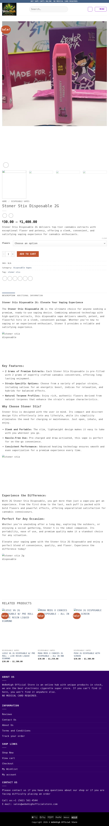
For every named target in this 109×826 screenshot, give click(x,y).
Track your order (13, 736)
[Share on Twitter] (15, 278)
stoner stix (14, 272)
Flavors (6, 243)
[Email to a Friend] (20, 278)
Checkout (7, 763)
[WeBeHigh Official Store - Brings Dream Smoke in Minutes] (14, 9)
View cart (8, 758)
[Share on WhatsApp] (4, 278)
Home (4, 201)
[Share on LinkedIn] (30, 278)
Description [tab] (8, 295)
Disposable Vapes (20, 201)
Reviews (7, 714)
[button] (90, 9)
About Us (7, 725)
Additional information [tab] (30, 295)
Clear (104, 238)
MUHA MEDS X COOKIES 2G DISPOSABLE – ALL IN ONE (51, 654)
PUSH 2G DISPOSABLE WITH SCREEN (87, 654)
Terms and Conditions (16, 730)
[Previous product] (11, 215)
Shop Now (7, 752)
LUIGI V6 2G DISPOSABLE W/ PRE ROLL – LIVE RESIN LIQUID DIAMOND (18, 656)
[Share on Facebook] (10, 278)
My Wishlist (10, 769)
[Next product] (4, 215)
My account (9, 774)
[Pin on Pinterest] (25, 278)
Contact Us (9, 719)
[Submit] (65, 9)
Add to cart (28, 254)
